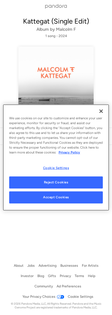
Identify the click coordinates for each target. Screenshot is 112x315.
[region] (56, 157)
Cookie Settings (56, 168)
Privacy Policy (69, 152)
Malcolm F (66, 29)
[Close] (101, 111)
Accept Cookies (56, 197)
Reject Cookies (56, 182)
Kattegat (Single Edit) (56, 21)
